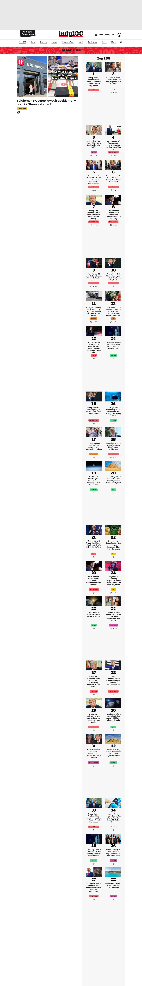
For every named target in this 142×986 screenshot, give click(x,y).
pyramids (113, 763)
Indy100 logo (71, 34)
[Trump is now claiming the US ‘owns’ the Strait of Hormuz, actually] (113, 970)
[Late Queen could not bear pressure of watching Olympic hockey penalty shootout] (113, 296)
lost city (113, 355)
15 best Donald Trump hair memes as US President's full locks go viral (93, 544)
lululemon (22, 109)
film (113, 554)
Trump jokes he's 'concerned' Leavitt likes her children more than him (113, 145)
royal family (93, 454)
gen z (113, 589)
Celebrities (92, 42)
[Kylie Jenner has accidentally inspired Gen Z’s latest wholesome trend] (113, 601)
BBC (113, 318)
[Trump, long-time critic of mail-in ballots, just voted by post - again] (94, 263)
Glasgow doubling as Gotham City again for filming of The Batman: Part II (93, 311)
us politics (94, 691)
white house (94, 896)
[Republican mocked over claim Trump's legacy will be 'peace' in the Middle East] (113, 432)
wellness (113, 896)
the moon (94, 490)
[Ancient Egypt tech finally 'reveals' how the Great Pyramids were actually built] (113, 466)
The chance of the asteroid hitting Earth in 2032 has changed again (113, 717)
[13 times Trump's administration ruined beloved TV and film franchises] (94, 872)
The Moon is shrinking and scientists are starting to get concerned (93, 481)
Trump (54, 42)
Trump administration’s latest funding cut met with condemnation (113, 680)
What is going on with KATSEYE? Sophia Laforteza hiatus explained (113, 853)
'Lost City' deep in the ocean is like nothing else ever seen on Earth (113, 345)
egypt (113, 490)
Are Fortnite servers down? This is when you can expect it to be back (113, 818)
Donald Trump (93, 222)
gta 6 (113, 90)
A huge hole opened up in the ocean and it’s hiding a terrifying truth (113, 411)
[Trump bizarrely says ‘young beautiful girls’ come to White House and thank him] (94, 331)
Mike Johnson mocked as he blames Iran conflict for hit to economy (113, 215)
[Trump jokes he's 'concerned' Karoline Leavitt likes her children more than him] (113, 130)
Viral (81, 42)
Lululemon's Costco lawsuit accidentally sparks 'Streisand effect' (46, 102)
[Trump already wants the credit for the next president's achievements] (94, 165)
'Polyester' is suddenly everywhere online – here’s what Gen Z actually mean (113, 581)
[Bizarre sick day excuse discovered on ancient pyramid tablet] (113, 739)
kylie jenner (113, 625)
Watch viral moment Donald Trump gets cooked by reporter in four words (93, 681)
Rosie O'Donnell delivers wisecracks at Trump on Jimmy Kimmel (94, 754)
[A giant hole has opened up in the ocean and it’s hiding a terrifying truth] (113, 396)
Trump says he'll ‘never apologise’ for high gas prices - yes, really (113, 277)
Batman (93, 318)
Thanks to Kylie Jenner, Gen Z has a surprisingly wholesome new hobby (113, 616)
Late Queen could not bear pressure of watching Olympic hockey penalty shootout (113, 311)
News (33, 42)
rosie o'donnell (93, 763)
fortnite (113, 827)
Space (113, 727)
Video (104, 42)
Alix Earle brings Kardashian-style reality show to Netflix (94, 144)
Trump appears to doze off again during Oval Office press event (113, 179)
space (94, 625)
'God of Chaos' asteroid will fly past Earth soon (93, 614)
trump (94, 355)
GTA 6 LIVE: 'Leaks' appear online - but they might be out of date (113, 81)
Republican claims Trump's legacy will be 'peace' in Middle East (113, 446)
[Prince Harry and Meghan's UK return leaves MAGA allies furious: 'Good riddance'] (94, 432)
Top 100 (22, 42)
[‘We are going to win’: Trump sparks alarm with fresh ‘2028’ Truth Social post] (94, 936)
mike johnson (113, 222)
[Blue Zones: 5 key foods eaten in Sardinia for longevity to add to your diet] (113, 872)
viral (93, 554)
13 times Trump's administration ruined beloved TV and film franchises (93, 887)
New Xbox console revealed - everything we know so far (113, 950)
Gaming (43, 42)
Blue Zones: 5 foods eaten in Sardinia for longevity (113, 885)
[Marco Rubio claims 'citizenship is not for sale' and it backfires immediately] (94, 970)
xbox (113, 958)
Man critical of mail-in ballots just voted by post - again (94, 277)
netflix (94, 152)
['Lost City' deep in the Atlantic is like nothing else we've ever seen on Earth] (113, 331)
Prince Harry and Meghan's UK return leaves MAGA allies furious (94, 446)
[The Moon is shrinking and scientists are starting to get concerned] (94, 466)
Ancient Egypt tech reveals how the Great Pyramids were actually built (113, 480)
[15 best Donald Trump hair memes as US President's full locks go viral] (94, 530)
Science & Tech (68, 42)
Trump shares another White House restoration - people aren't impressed (93, 82)
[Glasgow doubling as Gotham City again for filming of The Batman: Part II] (94, 296)
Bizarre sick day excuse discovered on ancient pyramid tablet (113, 753)
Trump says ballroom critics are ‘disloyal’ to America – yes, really (93, 215)
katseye (113, 860)
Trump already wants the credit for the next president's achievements (94, 180)
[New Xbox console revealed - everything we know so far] (113, 936)
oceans (113, 420)
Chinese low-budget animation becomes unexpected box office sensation (113, 545)
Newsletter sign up (106, 35)
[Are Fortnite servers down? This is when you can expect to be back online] (113, 803)
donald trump (93, 90)
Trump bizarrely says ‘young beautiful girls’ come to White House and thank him (94, 347)
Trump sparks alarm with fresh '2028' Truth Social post (93, 950)
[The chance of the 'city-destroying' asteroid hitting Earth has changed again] (113, 703)
